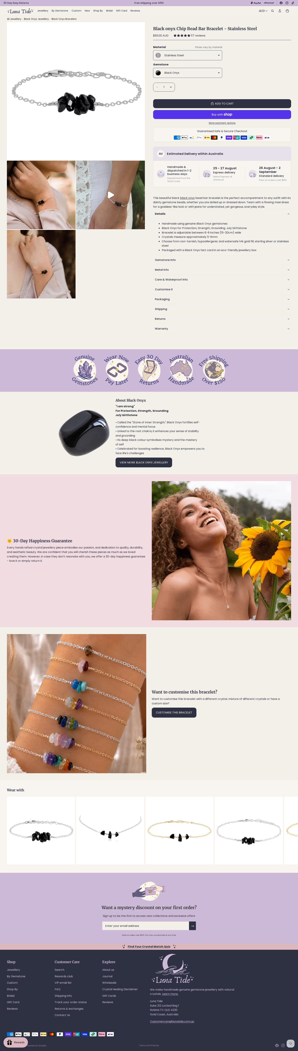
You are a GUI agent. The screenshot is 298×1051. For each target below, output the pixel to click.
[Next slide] (287, 830)
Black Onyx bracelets (64, 19)
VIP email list (63, 983)
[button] (182, 36)
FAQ (57, 989)
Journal (107, 976)
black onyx (187, 198)
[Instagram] (287, 3)
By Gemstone (16, 976)
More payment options (222, 123)
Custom (12, 983)
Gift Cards (109, 996)
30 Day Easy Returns (16, 3)
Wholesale (109, 983)
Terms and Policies (149, 1045)
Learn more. (170, 994)
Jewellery (13, 970)
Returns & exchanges (69, 1009)
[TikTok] (293, 3)
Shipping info (63, 996)
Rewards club (64, 976)
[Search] (272, 11)
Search (59, 970)
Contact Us (62, 1015)
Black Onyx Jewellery (36, 19)
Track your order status (71, 1002)
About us (108, 970)
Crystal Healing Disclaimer (120, 989)
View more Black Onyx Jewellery (144, 462)
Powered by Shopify (36, 1045)
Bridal (10, 996)
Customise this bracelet (174, 713)
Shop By (12, 989)
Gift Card (13, 1002)
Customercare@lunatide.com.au (172, 1021)
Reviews (12, 1009)
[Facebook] (281, 3)
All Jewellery (14, 19)
